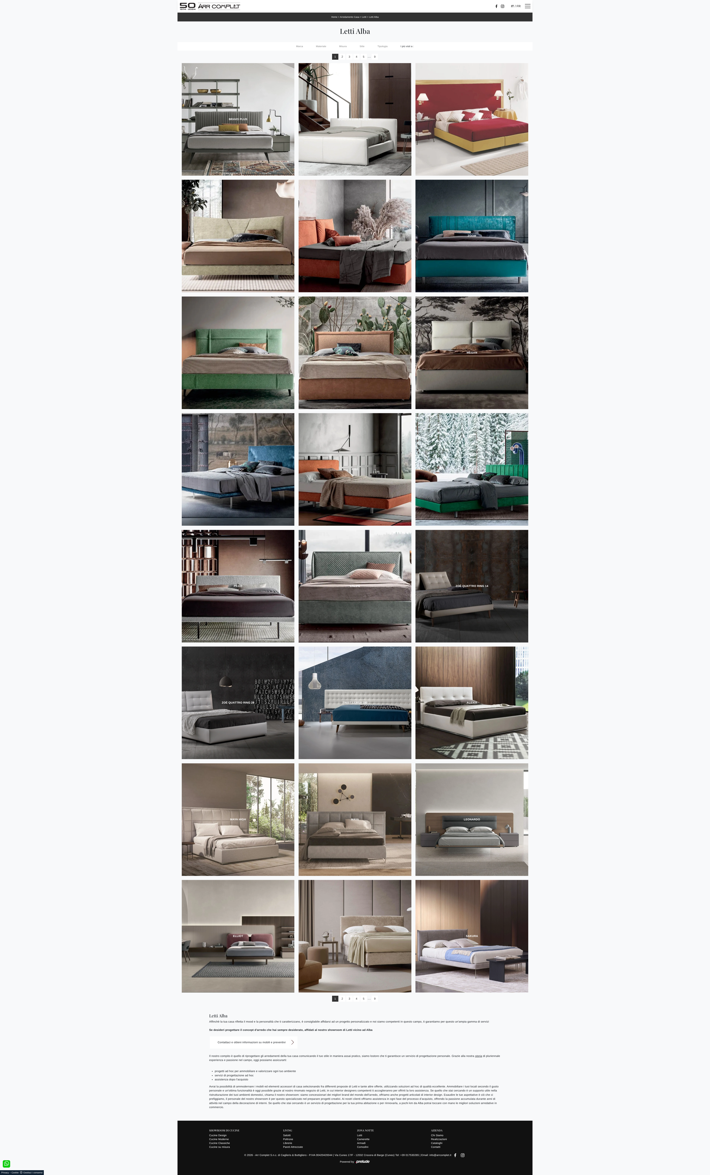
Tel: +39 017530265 (407, 1155)
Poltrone (288, 1139)
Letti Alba (374, 17)
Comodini (362, 1146)
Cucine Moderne (219, 1139)
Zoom (472, 235)
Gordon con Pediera (355, 119)
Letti (364, 17)
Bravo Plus (238, 119)
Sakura (472, 936)
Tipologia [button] (383, 46)
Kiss (355, 469)
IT (512, 6)
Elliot (238, 936)
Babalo (355, 235)
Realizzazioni (439, 1139)
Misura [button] (343, 46)
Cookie (15, 1172)
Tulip (238, 235)
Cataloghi (436, 1143)
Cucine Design (217, 1135)
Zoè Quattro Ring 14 (472, 586)
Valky (238, 352)
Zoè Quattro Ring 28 (238, 702)
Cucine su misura (219, 1146)
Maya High (238, 819)
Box (472, 119)
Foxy (355, 352)
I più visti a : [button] (407, 46)
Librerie (287, 1143)
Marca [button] (299, 46)
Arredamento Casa (349, 17)
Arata (355, 936)
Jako (472, 469)
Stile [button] (362, 46)
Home (334, 17)
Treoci (238, 469)
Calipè (355, 586)
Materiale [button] (321, 46)
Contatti (435, 1146)
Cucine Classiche (219, 1143)
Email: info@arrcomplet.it (436, 1155)
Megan (472, 352)
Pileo (238, 586)
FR (519, 6)
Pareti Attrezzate (293, 1146)
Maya (355, 819)
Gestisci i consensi (33, 1172)
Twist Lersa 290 (355, 702)
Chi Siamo (437, 1135)
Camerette (363, 1139)
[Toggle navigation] (527, 6)
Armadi (361, 1143)
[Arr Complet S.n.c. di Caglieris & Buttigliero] (210, 6)
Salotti (287, 1135)
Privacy (5, 1172)
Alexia (472, 702)
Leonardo (472, 819)
